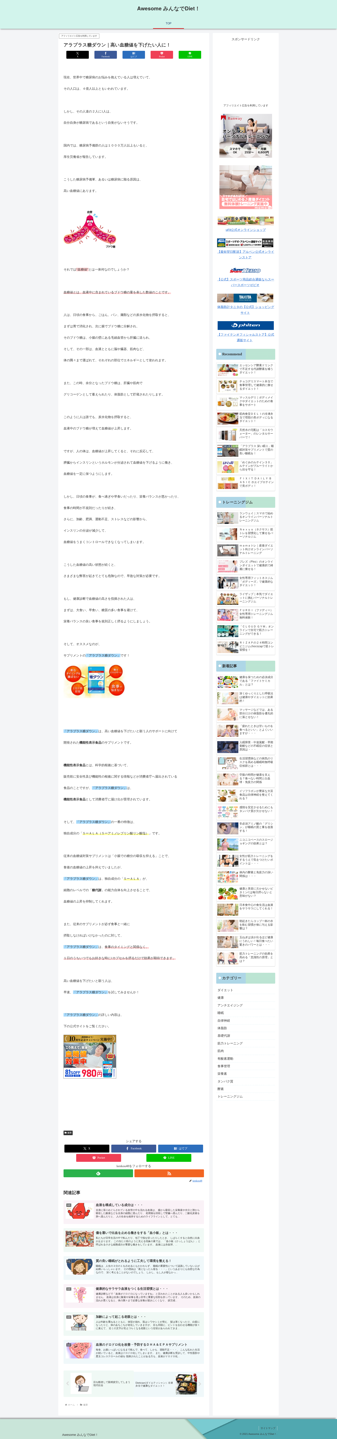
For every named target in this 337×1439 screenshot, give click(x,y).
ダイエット (225, 990)
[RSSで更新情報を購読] (169, 1173)
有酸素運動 (225, 1058)
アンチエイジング (230, 1005)
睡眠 (220, 1013)
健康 (69, 1133)
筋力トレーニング (230, 1043)
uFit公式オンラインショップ (246, 230)
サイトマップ (268, 1428)
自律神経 (223, 1020)
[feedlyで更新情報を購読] (98, 1173)
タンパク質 (225, 1081)
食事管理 (223, 1066)
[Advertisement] (245, 72)
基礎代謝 (223, 1035)
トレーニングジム (230, 1096)
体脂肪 (222, 1028)
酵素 (220, 1089)
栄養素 (222, 1073)
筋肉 (220, 1051)
